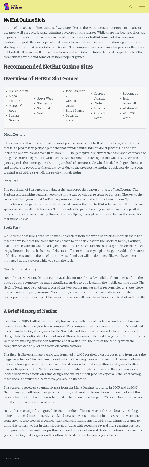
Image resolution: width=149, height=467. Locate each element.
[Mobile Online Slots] (13, 9)
